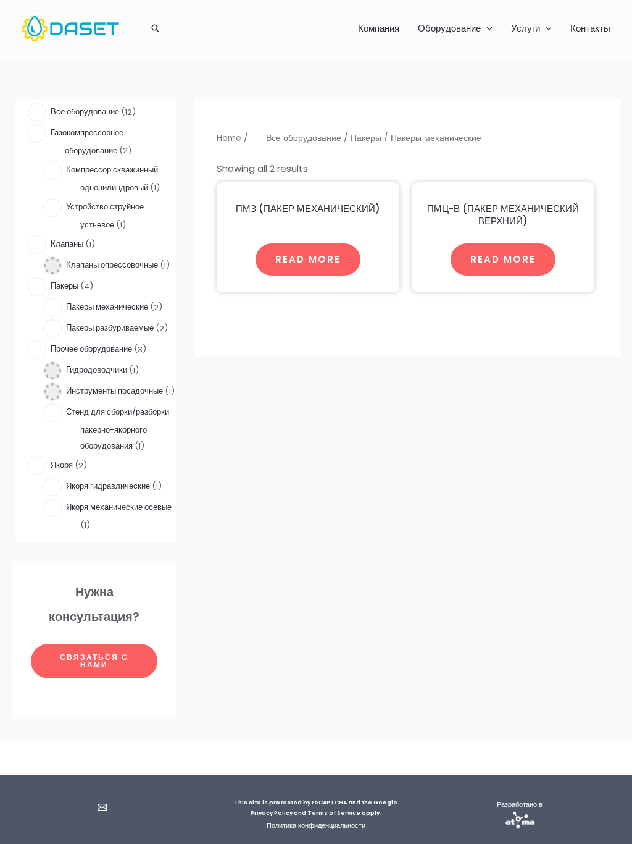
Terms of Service (333, 813)
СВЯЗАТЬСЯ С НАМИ (94, 661)
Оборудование (449, 28)
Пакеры (366, 138)
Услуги (525, 28)
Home (229, 138)
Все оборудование (303, 138)
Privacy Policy (272, 813)
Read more (308, 259)
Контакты (590, 28)
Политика (281, 825)
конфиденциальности (330, 825)
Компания (378, 28)
